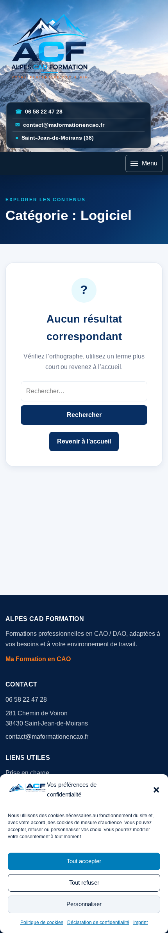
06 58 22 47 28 (39, 112)
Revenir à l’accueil (84, 441)
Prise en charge (27, 773)
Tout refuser (84, 882)
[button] (156, 790)
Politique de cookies (41, 922)
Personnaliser (84, 904)
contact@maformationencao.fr (59, 125)
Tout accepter (84, 861)
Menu (149, 163)
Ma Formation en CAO (38, 659)
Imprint (140, 922)
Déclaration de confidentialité (98, 922)
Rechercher (84, 415)
